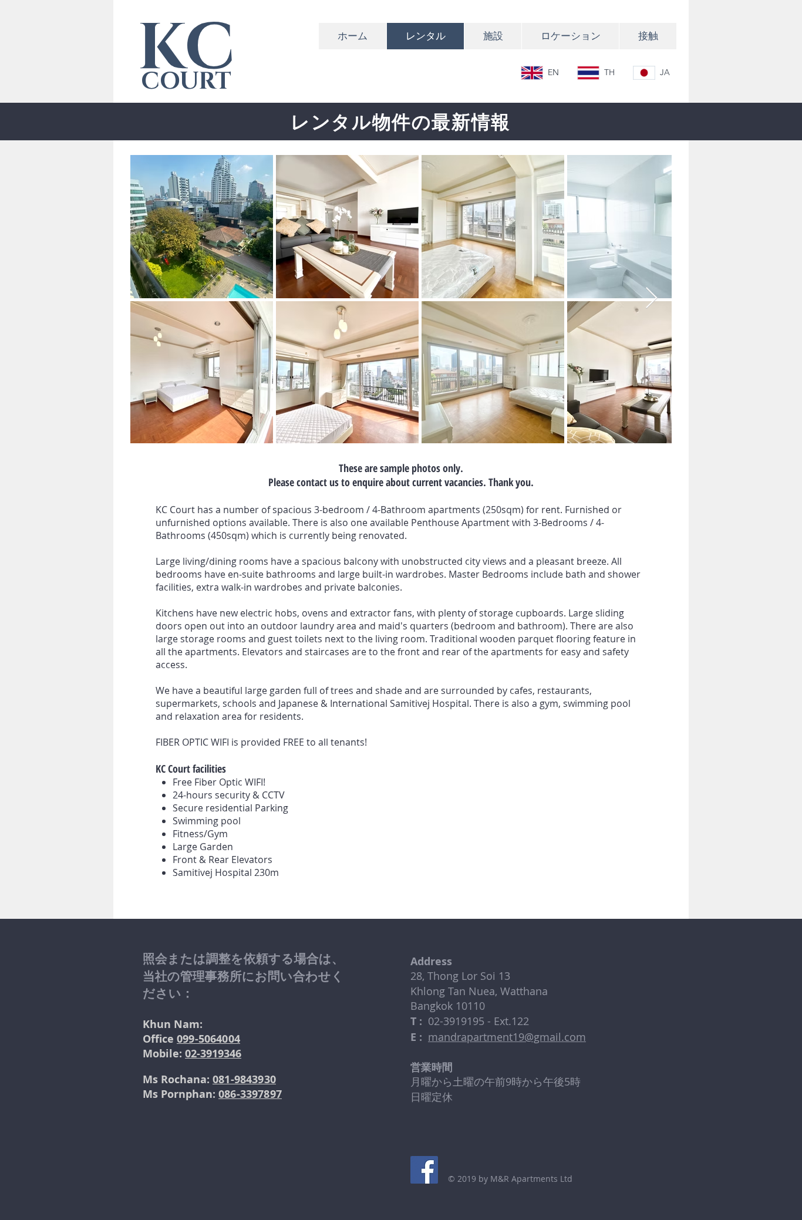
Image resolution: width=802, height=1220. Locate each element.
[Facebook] (424, 1170)
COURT (186, 81)
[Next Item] (651, 298)
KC (186, 48)
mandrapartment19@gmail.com (507, 1037)
